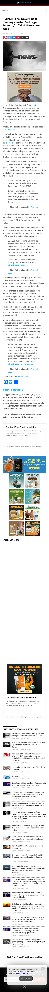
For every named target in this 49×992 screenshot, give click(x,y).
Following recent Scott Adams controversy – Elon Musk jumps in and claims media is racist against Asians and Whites (28, 794)
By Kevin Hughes (25, 924)
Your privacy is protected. (13, 446)
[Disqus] (24, 572)
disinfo (37, 397)
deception (29, 397)
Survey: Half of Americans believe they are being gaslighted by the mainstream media (28, 804)
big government (24, 394)
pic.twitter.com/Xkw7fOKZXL (20, 265)
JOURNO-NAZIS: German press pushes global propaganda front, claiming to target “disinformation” (28, 942)
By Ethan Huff (24, 946)
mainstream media (23, 403)
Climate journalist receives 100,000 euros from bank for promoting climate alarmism (28, 838)
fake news (26, 400)
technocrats (31, 406)
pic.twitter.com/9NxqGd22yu (20, 364)
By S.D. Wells (24, 763)
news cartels (38, 403)
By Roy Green (24, 832)
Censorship (8, 397)
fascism (34, 400)
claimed (9, 143)
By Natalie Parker (25, 808)
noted (35, 105)
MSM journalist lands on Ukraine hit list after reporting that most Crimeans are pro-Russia (29, 745)
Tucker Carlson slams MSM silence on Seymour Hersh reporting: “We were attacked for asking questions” (26, 931)
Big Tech (36, 394)
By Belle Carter (24, 862)
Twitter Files (8, 409)
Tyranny (18, 409)
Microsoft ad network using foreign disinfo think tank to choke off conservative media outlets (28, 828)
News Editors (19, 33)
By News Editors (25, 738)
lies (12, 403)
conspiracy (19, 397)
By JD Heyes (23, 875)
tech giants (20, 406)
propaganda (8, 406)
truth (40, 406)
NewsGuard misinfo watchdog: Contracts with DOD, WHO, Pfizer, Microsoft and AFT (29, 784)
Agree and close (25, 979)
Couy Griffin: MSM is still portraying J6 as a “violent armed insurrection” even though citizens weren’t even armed (28, 919)
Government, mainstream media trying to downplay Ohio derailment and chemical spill (27, 857)
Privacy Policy (22, 974)
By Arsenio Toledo (25, 841)
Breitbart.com (9, 130)
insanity (6, 403)
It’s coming (16, 776)
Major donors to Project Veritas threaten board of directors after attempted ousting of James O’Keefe (28, 895)
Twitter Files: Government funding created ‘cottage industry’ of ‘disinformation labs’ (28, 735)
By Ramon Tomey (26, 749)
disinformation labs (12, 400)
